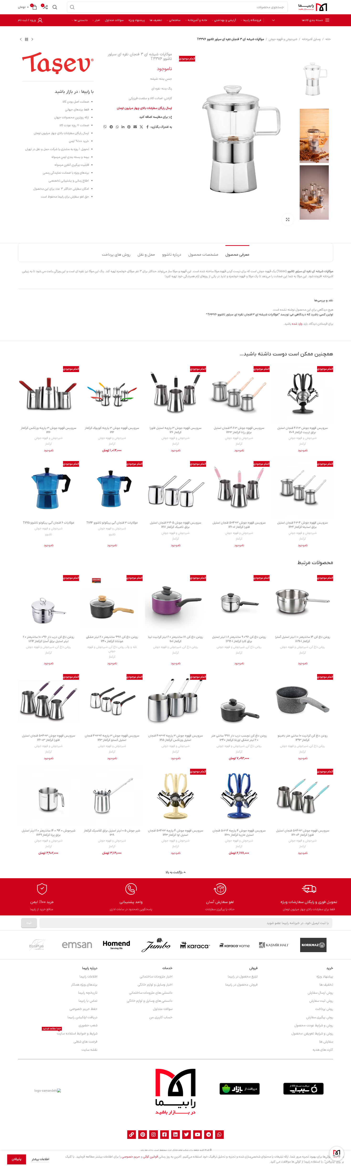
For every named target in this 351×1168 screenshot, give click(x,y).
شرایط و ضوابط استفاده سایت (70, 1033)
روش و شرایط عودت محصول (313, 1025)
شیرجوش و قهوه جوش (283, 39)
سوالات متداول (162, 1009)
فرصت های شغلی (85, 1041)
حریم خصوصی (131, 1156)
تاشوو (112, 534)
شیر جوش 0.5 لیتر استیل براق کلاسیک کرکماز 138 (112, 833)
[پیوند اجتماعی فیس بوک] (147, 127)
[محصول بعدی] (21, 39)
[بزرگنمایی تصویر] (288, 219)
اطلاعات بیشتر (40, 1159)
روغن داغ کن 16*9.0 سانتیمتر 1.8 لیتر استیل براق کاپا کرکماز (239, 639)
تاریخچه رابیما (87, 992)
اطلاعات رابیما (88, 976)
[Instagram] (153, 1134)
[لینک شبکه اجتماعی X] (141, 127)
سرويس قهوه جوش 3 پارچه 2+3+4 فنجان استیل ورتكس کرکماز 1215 (175, 738)
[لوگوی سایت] (312, 7)
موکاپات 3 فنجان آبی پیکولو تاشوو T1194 (112, 523)
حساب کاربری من (160, 1017)
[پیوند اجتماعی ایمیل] (135, 127)
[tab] (237, 252)
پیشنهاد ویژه (324, 976)
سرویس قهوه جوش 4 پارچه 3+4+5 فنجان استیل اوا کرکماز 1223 (175, 833)
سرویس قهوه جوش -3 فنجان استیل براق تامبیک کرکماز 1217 (175, 525)
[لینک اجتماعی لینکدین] (123, 127)
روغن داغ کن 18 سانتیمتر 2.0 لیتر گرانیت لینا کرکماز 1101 (175, 639)
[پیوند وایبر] (105, 127)
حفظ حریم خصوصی (83, 1009)
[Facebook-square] (164, 1134)
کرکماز (302, 444)
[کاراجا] (195, 945)
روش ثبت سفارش (321, 1000)
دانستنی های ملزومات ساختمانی (150, 992)
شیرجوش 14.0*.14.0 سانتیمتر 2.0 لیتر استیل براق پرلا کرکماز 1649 (48, 833)
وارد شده (297, 324)
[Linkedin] (175, 1134)
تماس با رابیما (88, 1000)
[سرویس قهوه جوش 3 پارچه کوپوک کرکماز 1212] (112, 393)
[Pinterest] (142, 1134)
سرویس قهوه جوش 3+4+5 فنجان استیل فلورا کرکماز (239, 525)
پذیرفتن (16, 1159)
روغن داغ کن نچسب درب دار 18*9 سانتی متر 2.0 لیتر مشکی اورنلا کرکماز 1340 (239, 738)
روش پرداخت (324, 1009)
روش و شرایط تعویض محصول (312, 1033)
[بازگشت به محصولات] (26, 39)
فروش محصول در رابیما (241, 984)
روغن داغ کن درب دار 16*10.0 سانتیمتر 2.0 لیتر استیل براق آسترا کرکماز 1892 (48, 639)
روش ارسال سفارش (320, 992)
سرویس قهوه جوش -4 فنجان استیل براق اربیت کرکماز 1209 (302, 430)
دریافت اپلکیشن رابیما (82, 1017)
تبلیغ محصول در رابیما (243, 976)
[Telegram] (208, 1134)
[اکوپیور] (37, 945)
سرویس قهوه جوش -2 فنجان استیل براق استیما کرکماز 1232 (302, 525)
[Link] (131, 1134)
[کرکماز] (313, 945)
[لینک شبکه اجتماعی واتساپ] (117, 127)
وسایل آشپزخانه (311, 39)
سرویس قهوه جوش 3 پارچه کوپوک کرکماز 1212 (112, 430)
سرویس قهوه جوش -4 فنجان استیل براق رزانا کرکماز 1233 (239, 430)
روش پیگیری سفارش (319, 1017)
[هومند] (116, 945)
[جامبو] (156, 945)
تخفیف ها (326, 984)
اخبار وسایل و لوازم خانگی (155, 984)
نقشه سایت (89, 1049)
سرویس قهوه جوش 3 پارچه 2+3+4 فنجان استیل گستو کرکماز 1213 (112, 738)
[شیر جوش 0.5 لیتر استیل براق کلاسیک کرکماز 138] (112, 795)
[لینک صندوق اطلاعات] (309, 897)
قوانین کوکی (150, 1156)
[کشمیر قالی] (274, 945)
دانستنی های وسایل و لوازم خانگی (149, 1000)
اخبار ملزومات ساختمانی (156, 976)
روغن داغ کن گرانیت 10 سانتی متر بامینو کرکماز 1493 (303, 738)
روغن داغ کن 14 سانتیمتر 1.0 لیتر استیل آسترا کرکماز (302, 639)
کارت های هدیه (323, 1049)
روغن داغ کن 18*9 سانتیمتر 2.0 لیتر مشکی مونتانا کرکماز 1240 (112, 639)
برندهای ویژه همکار (84, 984)
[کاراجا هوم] (234, 945)
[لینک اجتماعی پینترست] (129, 127)
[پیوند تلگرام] (111, 127)
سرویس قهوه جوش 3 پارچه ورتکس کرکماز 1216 (48, 430)
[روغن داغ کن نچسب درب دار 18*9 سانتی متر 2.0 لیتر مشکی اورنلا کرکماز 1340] (239, 701)
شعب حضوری (88, 1025)
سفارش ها (326, 1041)
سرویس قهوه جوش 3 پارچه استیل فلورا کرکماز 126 (176, 430)
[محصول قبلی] (32, 39)
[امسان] (77, 945)
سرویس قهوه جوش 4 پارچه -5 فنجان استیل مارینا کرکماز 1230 (239, 833)
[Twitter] (186, 1134)
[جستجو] (72, 7)
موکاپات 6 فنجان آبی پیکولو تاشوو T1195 (48, 523)
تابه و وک (131, 647)
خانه (328, 39)
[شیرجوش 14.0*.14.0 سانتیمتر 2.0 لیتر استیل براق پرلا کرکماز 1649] (48, 795)
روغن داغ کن (317, 647)
